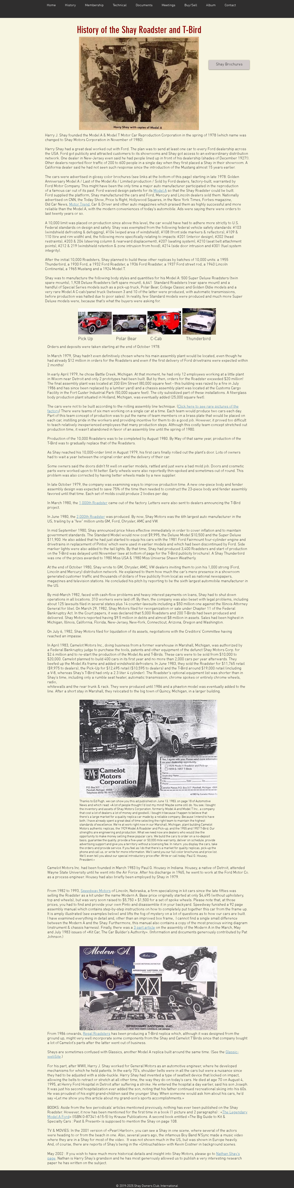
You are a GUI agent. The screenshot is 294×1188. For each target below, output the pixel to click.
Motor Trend (79, 204)
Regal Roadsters (96, 1034)
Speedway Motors (96, 891)
